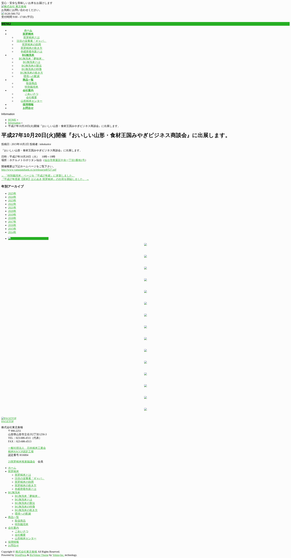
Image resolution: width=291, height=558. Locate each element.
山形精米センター (31, 101)
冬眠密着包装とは (31, 51)
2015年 (12, 228)
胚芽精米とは (31, 37)
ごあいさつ (31, 93)
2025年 (12, 193)
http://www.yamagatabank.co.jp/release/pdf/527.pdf (28, 169)
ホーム (12, 467)
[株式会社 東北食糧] (13, 6)
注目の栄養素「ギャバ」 (31, 41)
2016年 (12, 225)
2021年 (12, 207)
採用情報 (13, 542)
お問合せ (13, 545)
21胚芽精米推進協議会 (21, 461)
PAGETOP (7, 421)
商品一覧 (13, 517)
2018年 (12, 218)
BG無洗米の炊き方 (31, 72)
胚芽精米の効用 (31, 44)
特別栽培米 (31, 86)
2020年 (12, 211)
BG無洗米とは (31, 62)
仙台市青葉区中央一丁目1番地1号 (64, 160)
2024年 (12, 197)
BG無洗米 (14, 492)
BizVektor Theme (39, 555)
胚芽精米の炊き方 (31, 48)
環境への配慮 (31, 76)
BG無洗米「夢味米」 (31, 58)
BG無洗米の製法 (32, 65)
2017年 (12, 221)
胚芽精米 (13, 471)
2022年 (12, 204)
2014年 (12, 232)
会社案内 (13, 527)
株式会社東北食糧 (26, 551)
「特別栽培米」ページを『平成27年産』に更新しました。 (38, 175)
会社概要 (31, 97)
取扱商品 (31, 83)
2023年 (12, 200)
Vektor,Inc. (58, 555)
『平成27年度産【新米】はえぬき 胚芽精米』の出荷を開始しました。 (45, 179)
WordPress (20, 555)
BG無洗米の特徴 (32, 69)
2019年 (12, 214)
